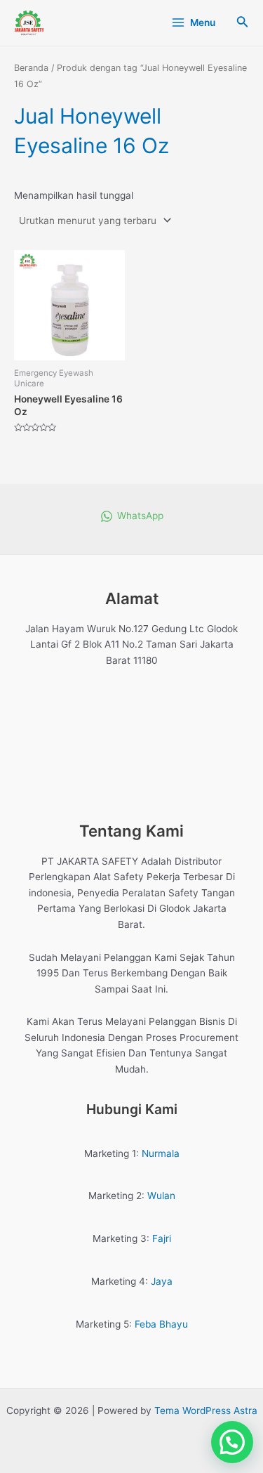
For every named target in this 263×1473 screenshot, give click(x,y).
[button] (232, 1442)
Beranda (31, 68)
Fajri (161, 1238)
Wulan (161, 1195)
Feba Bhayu (161, 1324)
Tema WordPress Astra (205, 1410)
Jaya (162, 1281)
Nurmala (161, 1153)
